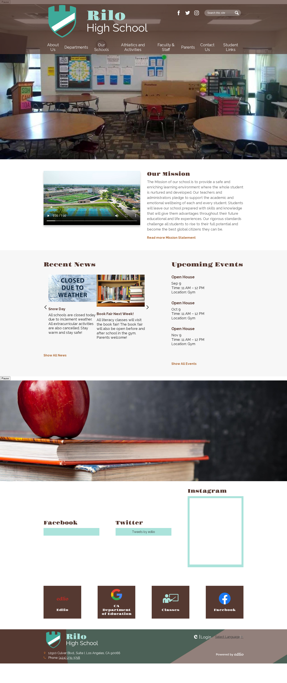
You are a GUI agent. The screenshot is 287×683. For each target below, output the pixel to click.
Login (202, 637)
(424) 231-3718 (69, 658)
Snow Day (56, 309)
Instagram (196, 13)
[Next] (148, 307)
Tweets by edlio (143, 532)
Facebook (178, 13)
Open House (183, 277)
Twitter (187, 13)
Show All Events (184, 364)
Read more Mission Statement (171, 238)
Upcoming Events (207, 264)
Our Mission (168, 174)
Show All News (55, 355)
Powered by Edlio (229, 654)
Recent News (69, 264)
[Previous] (45, 307)
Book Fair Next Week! (115, 314)
